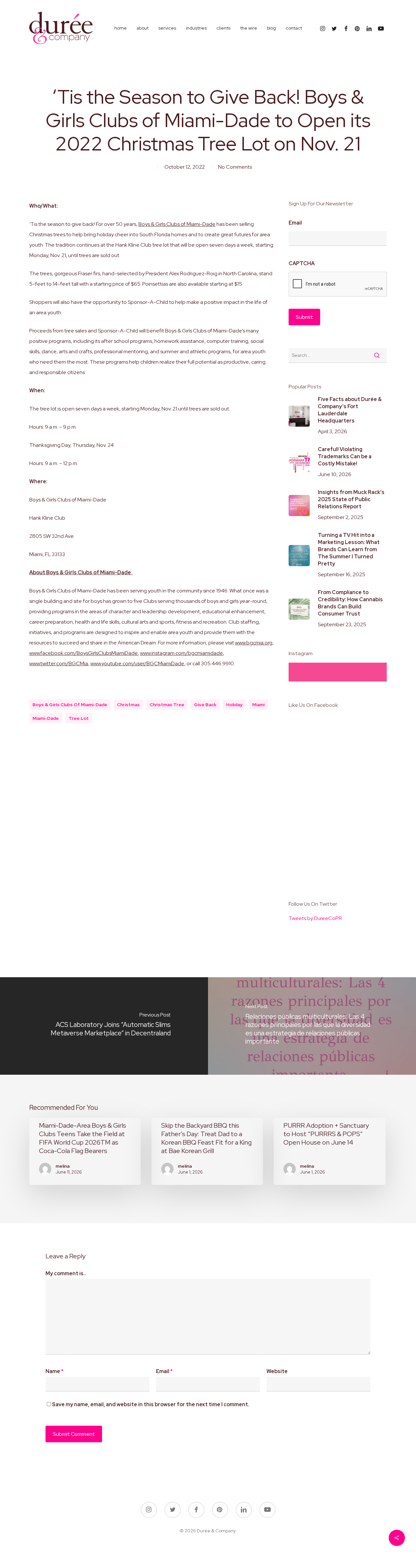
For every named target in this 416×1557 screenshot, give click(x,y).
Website (277, 1371)
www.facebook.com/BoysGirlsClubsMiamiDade (83, 653)
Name (54, 1371)
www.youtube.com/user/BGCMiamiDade (137, 663)
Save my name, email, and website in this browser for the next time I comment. (150, 1404)
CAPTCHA (302, 263)
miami (258, 704)
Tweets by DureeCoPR (315, 918)
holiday (234, 704)
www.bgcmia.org (253, 642)
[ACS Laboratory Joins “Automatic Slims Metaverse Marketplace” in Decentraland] (104, 1026)
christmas (128, 704)
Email (295, 223)
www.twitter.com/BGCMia (58, 663)
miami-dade (45, 718)
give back (205, 704)
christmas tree (167, 704)
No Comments (235, 166)
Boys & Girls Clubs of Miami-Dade (176, 224)
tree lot (79, 718)
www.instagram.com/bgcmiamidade (181, 653)
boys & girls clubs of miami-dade (69, 704)
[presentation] (338, 284)
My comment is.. (66, 1273)
